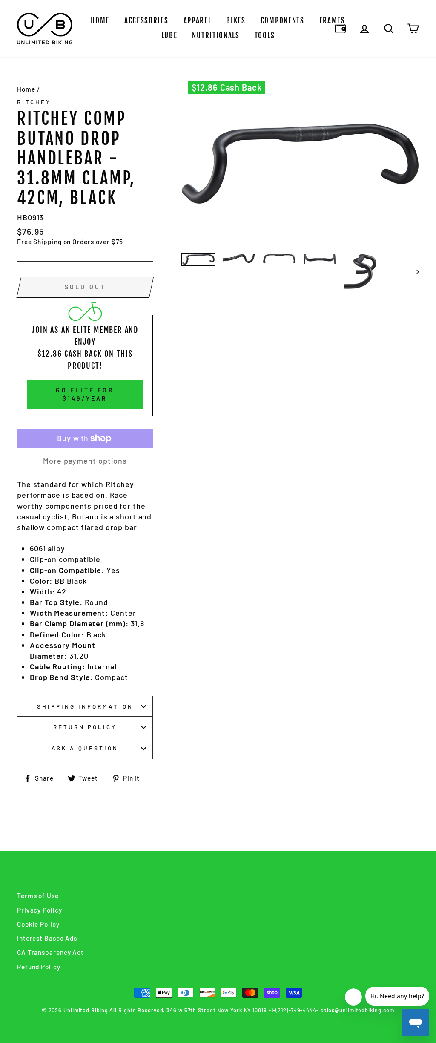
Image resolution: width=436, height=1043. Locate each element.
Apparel (198, 20)
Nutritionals (215, 35)
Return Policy (85, 726)
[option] (300, 164)
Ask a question (85, 748)
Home (100, 20)
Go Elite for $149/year (85, 394)
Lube (169, 35)
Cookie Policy (38, 924)
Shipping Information (85, 706)
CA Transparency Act (50, 952)
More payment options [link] (85, 460)
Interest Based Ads (47, 938)
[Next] (413, 271)
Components (282, 20)
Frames (332, 20)
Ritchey (34, 101)
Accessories (146, 20)
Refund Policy (38, 967)
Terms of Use (38, 895)
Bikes (236, 20)
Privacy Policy (39, 910)
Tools (265, 35)
